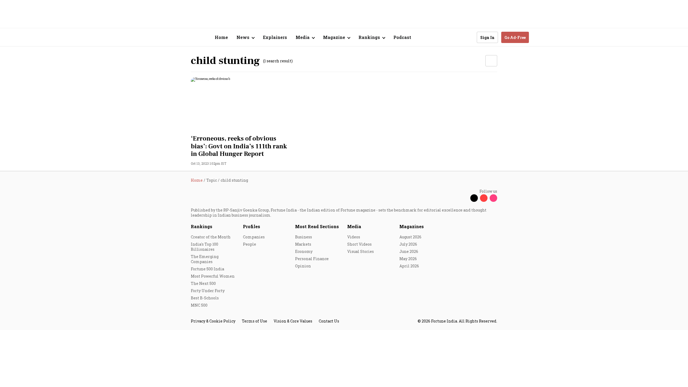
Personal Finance (312, 258)
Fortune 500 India (207, 268)
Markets (303, 244)
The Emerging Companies (204, 259)
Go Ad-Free (515, 37)
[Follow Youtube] (484, 198)
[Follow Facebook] (464, 198)
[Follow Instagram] (493, 198)
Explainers (275, 37)
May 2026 (408, 258)
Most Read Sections (317, 226)
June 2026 (408, 251)
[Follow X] (474, 198)
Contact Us (329, 321)
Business (303, 236)
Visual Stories (360, 251)
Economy (304, 251)
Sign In (487, 37)
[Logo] (188, 37)
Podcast (402, 37)
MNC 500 (199, 305)
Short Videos (359, 244)
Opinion (303, 265)
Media (354, 226)
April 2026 (409, 265)
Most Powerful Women (213, 276)
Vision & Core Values (293, 321)
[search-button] (469, 37)
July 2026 (408, 244)
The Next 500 (203, 283)
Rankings (201, 226)
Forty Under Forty (208, 290)
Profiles (251, 226)
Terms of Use (254, 321)
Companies (254, 236)
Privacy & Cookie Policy (213, 321)
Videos (353, 236)
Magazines (411, 226)
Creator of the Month (211, 236)
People (249, 244)
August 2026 (410, 236)
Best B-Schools (205, 297)
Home (221, 37)
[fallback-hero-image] (239, 104)
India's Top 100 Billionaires (204, 247)
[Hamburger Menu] (162, 37)
